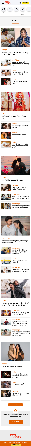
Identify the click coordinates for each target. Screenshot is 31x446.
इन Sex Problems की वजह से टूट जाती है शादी (20, 73)
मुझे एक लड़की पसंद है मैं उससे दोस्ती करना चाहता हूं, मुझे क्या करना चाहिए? (20, 323)
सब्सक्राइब (25, 3)
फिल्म (29, 13)
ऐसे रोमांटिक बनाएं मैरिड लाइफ (12, 180)
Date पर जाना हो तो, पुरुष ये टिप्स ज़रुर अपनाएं (20, 313)
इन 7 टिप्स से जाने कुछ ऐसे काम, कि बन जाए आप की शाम (20, 146)
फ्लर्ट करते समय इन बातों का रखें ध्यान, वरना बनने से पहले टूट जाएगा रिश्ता (21, 334)
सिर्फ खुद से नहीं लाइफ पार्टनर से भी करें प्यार (19, 188)
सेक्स (16, 13)
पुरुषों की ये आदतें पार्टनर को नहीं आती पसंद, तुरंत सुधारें (20, 270)
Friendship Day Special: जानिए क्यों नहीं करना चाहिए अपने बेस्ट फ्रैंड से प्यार (15, 304)
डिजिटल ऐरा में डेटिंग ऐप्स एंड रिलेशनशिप (20, 261)
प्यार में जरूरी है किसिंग (19, 135)
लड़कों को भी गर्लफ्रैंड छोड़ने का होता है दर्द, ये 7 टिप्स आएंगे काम (20, 252)
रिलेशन (14, 70)
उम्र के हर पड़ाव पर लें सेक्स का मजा (20, 127)
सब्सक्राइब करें (16, 422)
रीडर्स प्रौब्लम (22, 13)
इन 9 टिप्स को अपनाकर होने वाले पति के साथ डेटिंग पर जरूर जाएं (20, 376)
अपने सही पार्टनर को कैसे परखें (19, 82)
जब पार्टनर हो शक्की (18, 384)
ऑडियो (3, 13)
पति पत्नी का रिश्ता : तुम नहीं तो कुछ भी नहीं (20, 394)
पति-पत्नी (15, 186)
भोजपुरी (4, 50)
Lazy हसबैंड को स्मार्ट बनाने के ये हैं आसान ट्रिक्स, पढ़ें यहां (20, 197)
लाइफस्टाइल (16, 195)
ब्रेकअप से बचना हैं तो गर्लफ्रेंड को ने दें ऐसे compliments (20, 207)
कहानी (9, 13)
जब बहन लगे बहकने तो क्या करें (12, 367)
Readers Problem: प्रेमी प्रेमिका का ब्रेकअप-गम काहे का (20, 64)
